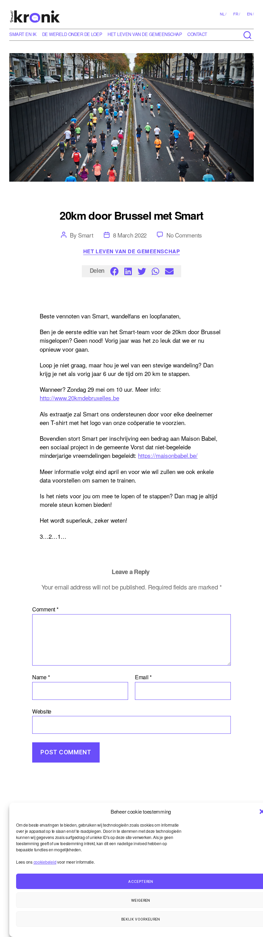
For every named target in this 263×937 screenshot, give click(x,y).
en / (250, 13)
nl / (223, 13)
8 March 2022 (130, 235)
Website (41, 710)
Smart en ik (23, 34)
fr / (236, 13)
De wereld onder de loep (72, 34)
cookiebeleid (45, 862)
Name (41, 677)
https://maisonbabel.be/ (168, 455)
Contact (197, 34)
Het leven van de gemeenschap (145, 34)
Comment (45, 609)
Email (143, 677)
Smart (85, 235)
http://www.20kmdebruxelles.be (79, 397)
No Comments (184, 235)
